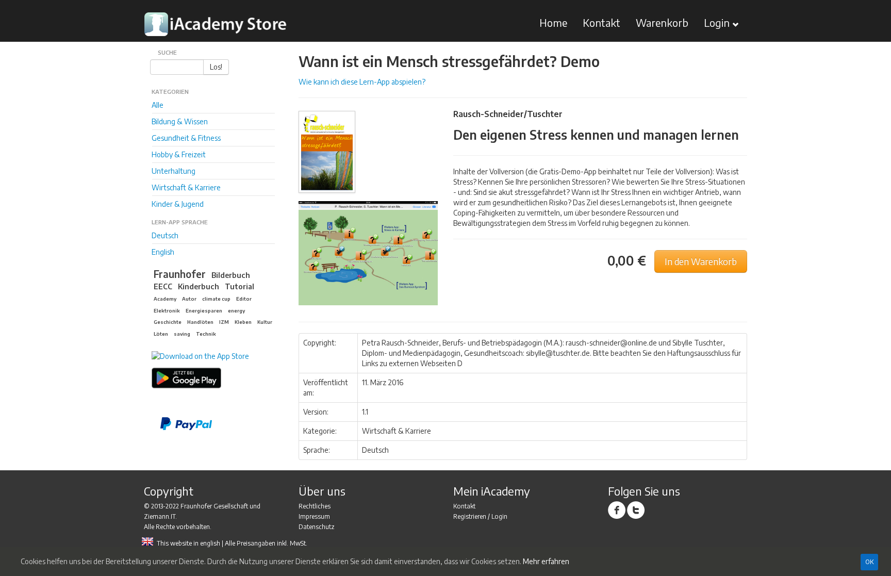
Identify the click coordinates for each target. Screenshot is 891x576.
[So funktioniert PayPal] (218, 424)
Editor (244, 298)
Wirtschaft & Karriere (186, 187)
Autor (189, 298)
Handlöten (200, 322)
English (163, 252)
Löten (161, 334)
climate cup (216, 298)
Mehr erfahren (546, 561)
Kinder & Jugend (178, 204)
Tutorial (239, 286)
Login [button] (718, 22)
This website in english (188, 543)
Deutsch (165, 235)
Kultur (264, 322)
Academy (165, 298)
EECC (163, 286)
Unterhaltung (173, 171)
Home (553, 22)
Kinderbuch (198, 286)
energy (236, 310)
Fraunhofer (180, 274)
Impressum (314, 516)
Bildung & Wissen (180, 121)
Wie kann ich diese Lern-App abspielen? (362, 81)
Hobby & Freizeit (179, 154)
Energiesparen (204, 310)
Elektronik (167, 310)
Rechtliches (315, 506)
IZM (224, 322)
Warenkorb (662, 22)
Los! (216, 66)
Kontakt (601, 22)
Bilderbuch (230, 274)
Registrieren (469, 516)
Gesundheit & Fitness (186, 138)
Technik (206, 334)
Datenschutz (317, 527)
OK (869, 562)
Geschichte (168, 322)
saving (182, 334)
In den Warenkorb (701, 261)
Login (499, 516)
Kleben (243, 322)
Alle (157, 105)
